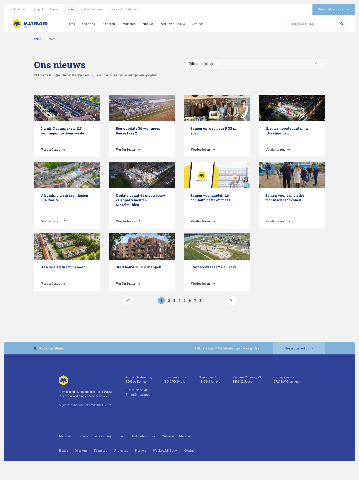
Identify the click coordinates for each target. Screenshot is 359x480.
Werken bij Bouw (165, 450)
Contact (189, 450)
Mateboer (66, 436)
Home (37, 38)
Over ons (81, 450)
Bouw (121, 436)
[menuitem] (19, 9)
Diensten (101, 450)
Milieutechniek (143, 436)
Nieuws (140, 450)
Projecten (121, 450)
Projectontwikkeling (95, 436)
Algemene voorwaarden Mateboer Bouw (85, 405)
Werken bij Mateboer (177, 436)
